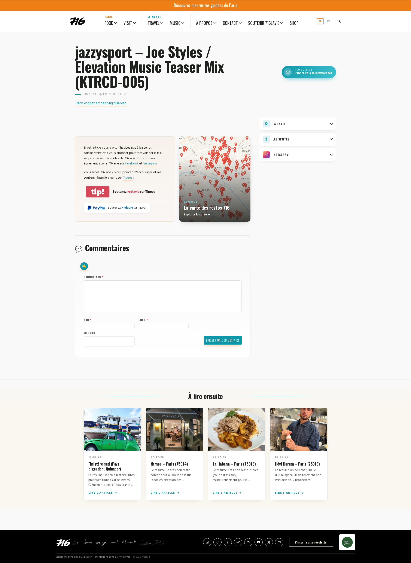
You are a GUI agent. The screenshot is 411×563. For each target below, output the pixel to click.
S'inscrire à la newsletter (311, 542)
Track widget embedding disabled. (101, 103)
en (329, 21)
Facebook (131, 163)
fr (320, 21)
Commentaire (93, 277)
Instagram (150, 163)
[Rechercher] (339, 21)
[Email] (279, 542)
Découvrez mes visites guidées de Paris (205, 5)
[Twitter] (269, 542)
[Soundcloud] (238, 542)
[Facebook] (228, 542)
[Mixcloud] (248, 542)
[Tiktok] (217, 542)
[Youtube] (259, 542)
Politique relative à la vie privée (112, 557)
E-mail (143, 320)
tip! (97, 192)
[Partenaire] (347, 542)
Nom (87, 320)
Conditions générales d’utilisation (74, 557)
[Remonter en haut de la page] (401, 536)
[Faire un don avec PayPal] (96, 208)
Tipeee (128, 177)
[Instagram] (207, 542)
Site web (89, 333)
